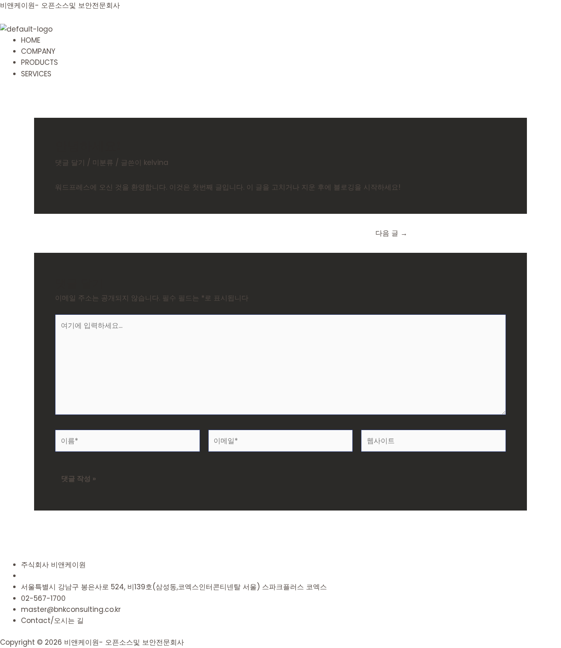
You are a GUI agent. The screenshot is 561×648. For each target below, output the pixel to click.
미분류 (102, 162)
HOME (30, 40)
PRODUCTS (39, 62)
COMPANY (38, 51)
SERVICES (36, 74)
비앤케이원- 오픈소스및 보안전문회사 (60, 5)
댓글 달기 (70, 162)
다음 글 (391, 233)
